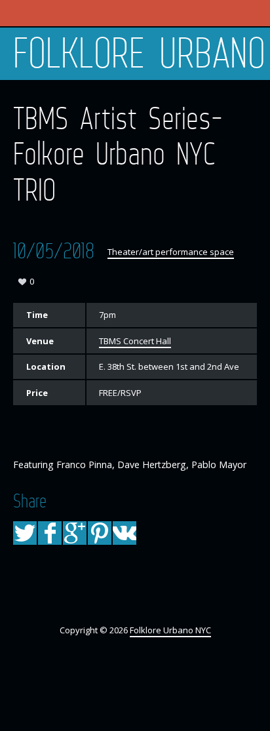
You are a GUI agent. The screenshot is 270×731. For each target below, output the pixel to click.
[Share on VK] (124, 533)
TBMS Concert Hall (135, 341)
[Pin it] (99, 533)
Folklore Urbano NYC (141, 54)
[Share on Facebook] (50, 533)
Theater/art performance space (170, 252)
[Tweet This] (25, 533)
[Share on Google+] (75, 533)
